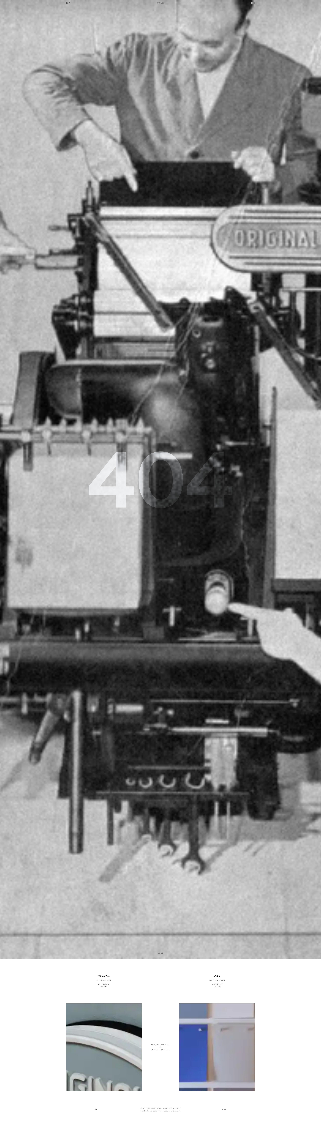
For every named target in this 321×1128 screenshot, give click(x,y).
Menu (160, 3)
